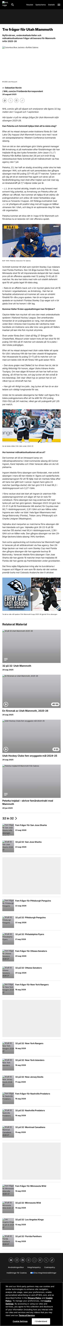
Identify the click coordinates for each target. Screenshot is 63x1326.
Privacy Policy (34, 1298)
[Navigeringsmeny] (59, 5)
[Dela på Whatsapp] (4, 100)
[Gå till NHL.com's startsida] (5, 4)
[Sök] (12, 5)
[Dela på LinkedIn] (16, 100)
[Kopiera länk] (22, 100)
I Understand (41, 1321)
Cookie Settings (20, 1321)
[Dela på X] (10, 100)
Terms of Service (27, 1315)
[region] (31, 1304)
